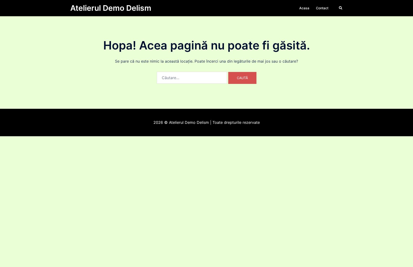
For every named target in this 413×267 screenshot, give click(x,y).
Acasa (304, 8)
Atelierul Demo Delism (110, 8)
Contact (322, 8)
